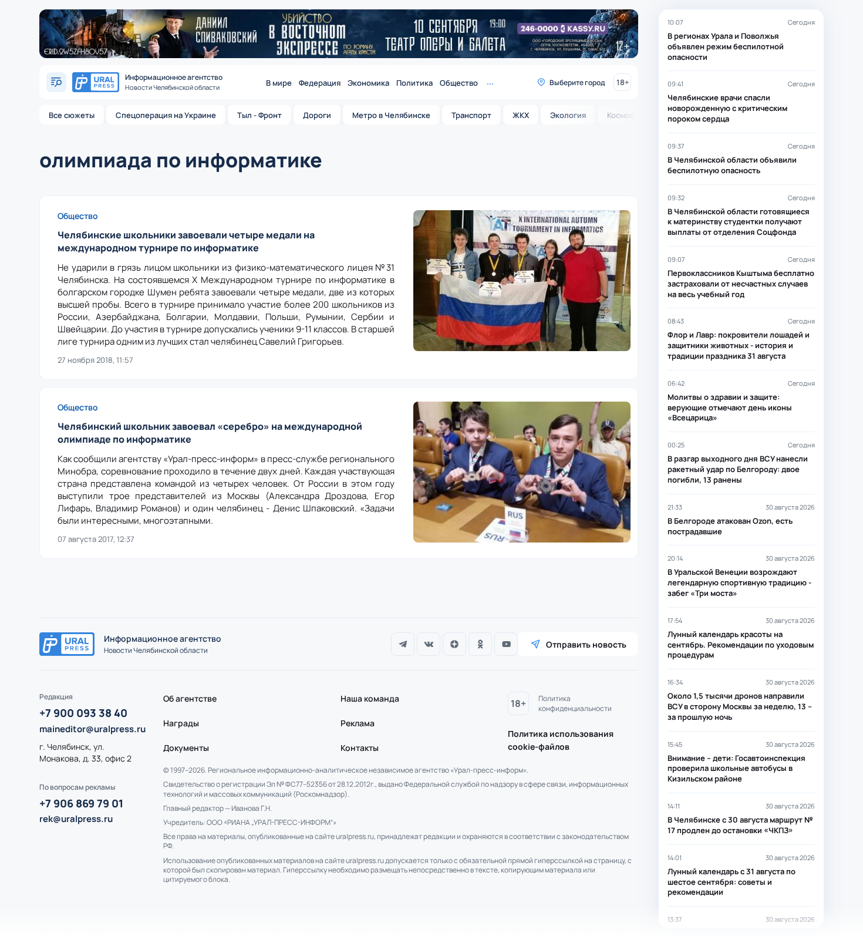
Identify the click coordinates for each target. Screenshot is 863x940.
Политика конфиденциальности (575, 703)
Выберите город (577, 82)
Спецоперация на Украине (166, 115)
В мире (279, 83)
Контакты (360, 747)
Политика (414, 83)
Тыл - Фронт (259, 115)
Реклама (358, 723)
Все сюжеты (72, 115)
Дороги (317, 115)
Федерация (320, 83)
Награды (181, 723)
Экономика (368, 83)
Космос (620, 115)
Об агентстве (190, 698)
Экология (568, 115)
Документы (186, 747)
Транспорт (471, 115)
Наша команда (370, 698)
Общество (459, 83)
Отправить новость (586, 644)
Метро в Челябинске (391, 115)
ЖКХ (521, 115)
